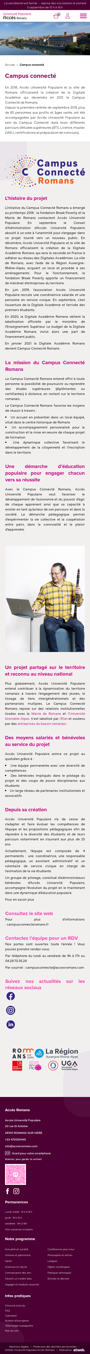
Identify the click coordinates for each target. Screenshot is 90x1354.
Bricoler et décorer (58, 1278)
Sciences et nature (16, 1266)
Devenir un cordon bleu (18, 1278)
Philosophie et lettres (60, 1255)
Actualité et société (16, 1249)
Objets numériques (59, 1266)
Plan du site (11, 1330)
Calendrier (11, 1315)
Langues (52, 1261)
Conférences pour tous (61, 1249)
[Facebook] (7, 1191)
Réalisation (65, 1349)
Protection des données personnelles (55, 1346)
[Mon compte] (68, 16)
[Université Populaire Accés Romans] (17, 16)
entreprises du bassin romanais (42, 723)
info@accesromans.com (21, 1146)
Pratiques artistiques (59, 1272)
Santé (8, 1261)
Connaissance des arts (18, 1272)
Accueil (10, 64)
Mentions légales (19, 1346)
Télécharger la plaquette (19, 1325)
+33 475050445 (15, 1139)
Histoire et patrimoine (18, 1255)
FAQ (7, 1310)
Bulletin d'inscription (17, 1320)
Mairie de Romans (46, 713)
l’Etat (64, 718)
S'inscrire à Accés (15, 1305)
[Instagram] (16, 1191)
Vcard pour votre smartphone (31, 1153)
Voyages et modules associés (22, 1284)
